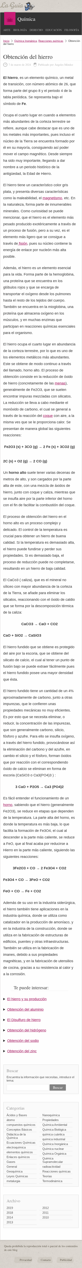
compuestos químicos (21, 1124)
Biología (20, 30)
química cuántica (53, 1134)
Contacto (46, 1260)
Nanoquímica (51, 1115)
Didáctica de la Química (16, 1136)
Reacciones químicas (50, 40)
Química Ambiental (54, 1124)
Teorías (47, 1176)
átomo (11, 1120)
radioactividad (51, 1166)
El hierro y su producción (27, 999)
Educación (54, 30)
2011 (45, 1212)
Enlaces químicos (18, 1157)
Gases (11, 1161)
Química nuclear (53, 1148)
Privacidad (26, 1260)
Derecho (36, 30)
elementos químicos (20, 1152)
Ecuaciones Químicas (21, 1142)
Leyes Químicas (17, 1176)
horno (7, 805)
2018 (10, 1212)
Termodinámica (52, 1181)
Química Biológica (54, 1129)
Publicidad (66, 1260)
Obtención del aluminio (25, 1009)
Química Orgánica (54, 1153)
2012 (45, 1208)
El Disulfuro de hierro (24, 1020)
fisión (22, 244)
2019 (10, 1208)
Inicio (6, 40)
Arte (7, 30)
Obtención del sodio (23, 1041)
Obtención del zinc (22, 1051)
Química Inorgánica (25, 40)
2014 (10, 1217)
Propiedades (50, 1120)
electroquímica (16, 1147)
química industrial (53, 1139)
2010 (45, 1217)
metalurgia (13, 1181)
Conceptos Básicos (19, 1129)
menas (60, 383)
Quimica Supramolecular (52, 1160)
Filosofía (71, 30)
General (12, 1166)
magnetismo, (53, 198)
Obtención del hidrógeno (26, 1030)
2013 (10, 1222)
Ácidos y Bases (17, 1115)
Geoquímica (14, 1171)
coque (48, 416)
